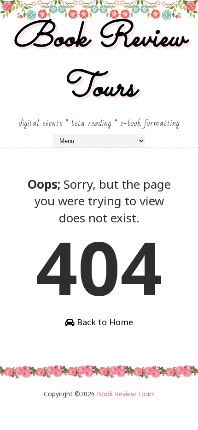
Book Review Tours (99, 63)
